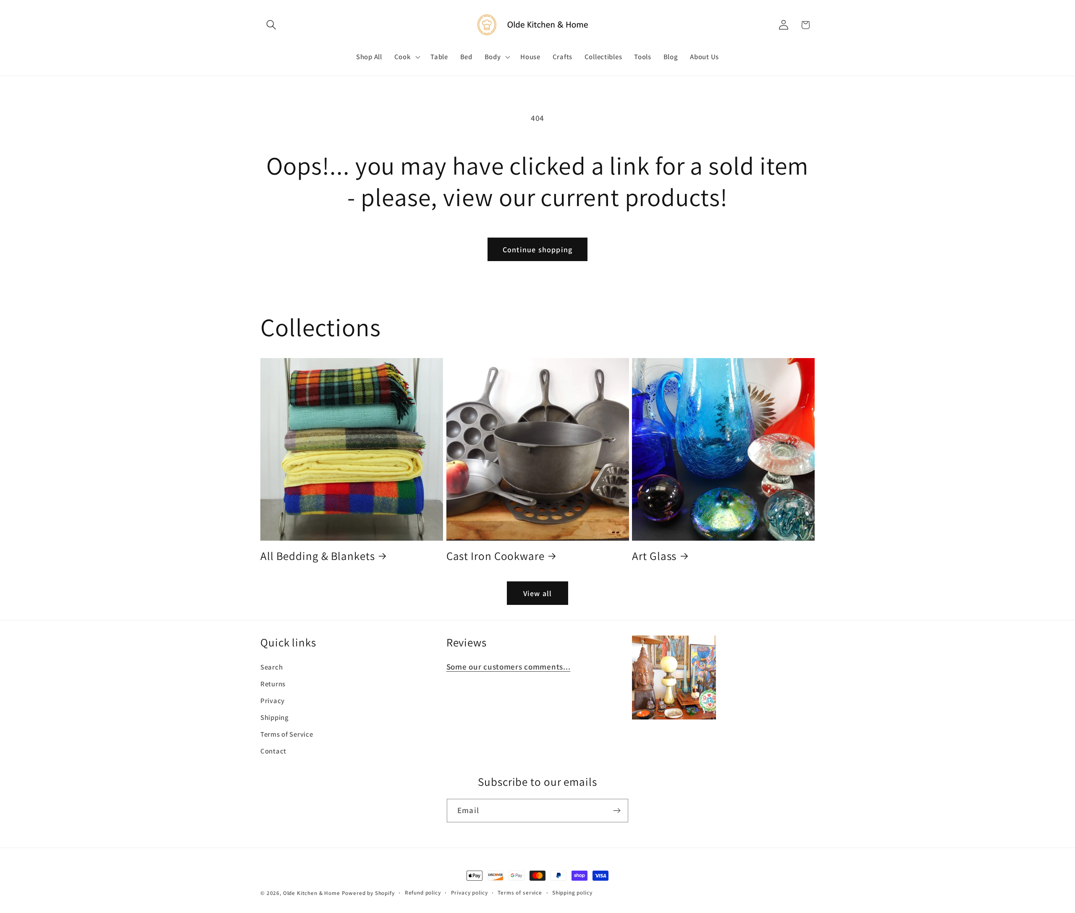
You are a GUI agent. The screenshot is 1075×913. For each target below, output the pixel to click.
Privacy (272, 700)
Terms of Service (286, 734)
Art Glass (654, 556)
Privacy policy (469, 892)
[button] (271, 25)
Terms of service (520, 892)
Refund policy (423, 892)
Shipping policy (572, 892)
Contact (273, 751)
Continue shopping (537, 249)
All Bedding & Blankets (317, 556)
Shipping (274, 717)
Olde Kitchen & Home (311, 893)
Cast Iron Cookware (495, 556)
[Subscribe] (617, 810)
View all (537, 593)
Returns (273, 683)
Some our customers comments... (508, 666)
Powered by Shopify (368, 893)
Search (271, 667)
